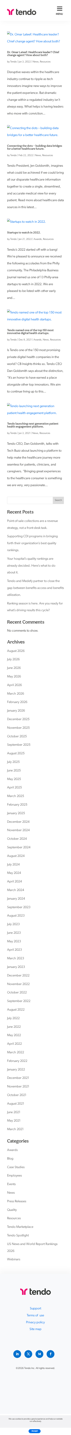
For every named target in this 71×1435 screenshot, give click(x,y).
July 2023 (13, 924)
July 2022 (13, 1018)
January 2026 (16, 710)
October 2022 (17, 992)
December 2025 (18, 719)
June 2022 (14, 1027)
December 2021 (18, 1078)
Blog (10, 1158)
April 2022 (14, 1044)
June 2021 (13, 1112)
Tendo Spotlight (18, 1235)
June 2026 (14, 668)
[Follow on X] (28, 1354)
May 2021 (14, 1120)
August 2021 (15, 1104)
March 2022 (15, 1052)
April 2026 (14, 685)
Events (11, 1184)
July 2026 (13, 659)
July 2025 (13, 762)
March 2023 (15, 958)
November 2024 (18, 830)
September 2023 (18, 907)
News (36, 61)
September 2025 (18, 745)
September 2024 (18, 847)
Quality (12, 1210)
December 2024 (18, 822)
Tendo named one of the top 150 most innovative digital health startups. (30, 331)
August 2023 (16, 915)
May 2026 (14, 676)
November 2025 (18, 728)
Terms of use (35, 1315)
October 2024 (17, 839)
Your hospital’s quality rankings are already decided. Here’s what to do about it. (31, 565)
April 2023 (14, 950)
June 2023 (14, 933)
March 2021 (15, 1129)
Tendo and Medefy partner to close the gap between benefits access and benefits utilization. (35, 588)
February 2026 (17, 702)
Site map (35, 1329)
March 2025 (15, 796)
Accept (34, 1431)
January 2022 (16, 1069)
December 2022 (18, 975)
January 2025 (16, 813)
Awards (38, 239)
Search (58, 500)
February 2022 (17, 1061)
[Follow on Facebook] (50, 1354)
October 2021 (16, 1095)
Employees (14, 1175)
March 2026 (15, 694)
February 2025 (17, 804)
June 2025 (14, 770)
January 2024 (16, 899)
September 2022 (18, 1001)
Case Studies (16, 1167)
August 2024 (16, 856)
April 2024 (14, 881)
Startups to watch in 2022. (24, 232)
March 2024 (15, 890)
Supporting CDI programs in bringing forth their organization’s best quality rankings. (32, 543)
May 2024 (14, 873)
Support (35, 1308)
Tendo (13, 61)
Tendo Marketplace (20, 1227)
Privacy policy (35, 1322)
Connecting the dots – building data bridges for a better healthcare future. (34, 147)
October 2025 (17, 736)
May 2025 (14, 779)
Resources (45, 61)
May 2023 (14, 941)
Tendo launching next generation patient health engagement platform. (32, 425)
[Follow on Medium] (39, 1354)
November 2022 (18, 984)
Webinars (13, 1259)
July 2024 (13, 864)
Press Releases (16, 1201)
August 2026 (16, 651)
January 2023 (16, 967)
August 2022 (16, 1009)
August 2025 (16, 753)
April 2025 (14, 787)
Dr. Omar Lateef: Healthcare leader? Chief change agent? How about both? (33, 53)
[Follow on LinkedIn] (17, 1354)
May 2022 (14, 1035)
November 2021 (18, 1086)
